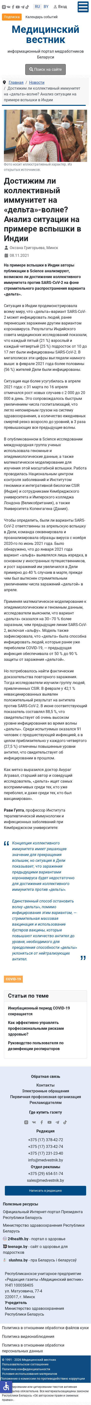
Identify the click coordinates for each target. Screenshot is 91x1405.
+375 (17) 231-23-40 (45, 1153)
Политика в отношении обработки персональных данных (33, 1348)
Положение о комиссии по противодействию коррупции (42, 1378)
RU (37, 6)
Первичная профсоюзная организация (45, 1097)
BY (46, 6)
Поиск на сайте (47, 69)
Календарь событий (41, 17)
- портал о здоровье (36, 1239)
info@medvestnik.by (45, 1160)
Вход (62, 6)
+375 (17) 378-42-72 (45, 1140)
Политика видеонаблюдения (28, 1336)
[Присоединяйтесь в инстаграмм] (4, 7)
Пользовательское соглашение (25, 1364)
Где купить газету (45, 1112)
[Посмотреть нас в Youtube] (18, 7)
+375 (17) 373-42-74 (45, 1146)
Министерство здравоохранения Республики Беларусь (43, 1228)
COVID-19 (13, 979)
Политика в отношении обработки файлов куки (45, 1328)
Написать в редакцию (45, 1190)
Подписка (12, 17)
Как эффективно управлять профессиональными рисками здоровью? (36, 1028)
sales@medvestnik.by (45, 1180)
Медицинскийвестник (45, 34)
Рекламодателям (46, 1102)
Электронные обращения (45, 1091)
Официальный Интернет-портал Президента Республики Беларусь (43, 1215)
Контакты (45, 1085)
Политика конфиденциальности (26, 1369)
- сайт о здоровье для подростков (35, 1249)
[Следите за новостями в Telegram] (23, 7)
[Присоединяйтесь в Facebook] (13, 7)
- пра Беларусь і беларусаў (43, 1260)
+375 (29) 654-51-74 (45, 1173)
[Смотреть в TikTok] (27, 7)
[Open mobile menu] (83, 6)
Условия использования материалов (29, 1374)
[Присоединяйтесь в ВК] (8, 7)
